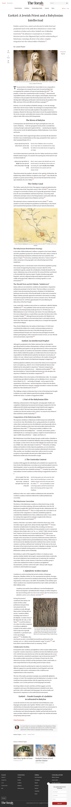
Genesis (19, 777)
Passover (37, 785)
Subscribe (59, 803)
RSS (2, 788)
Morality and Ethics (56, 782)
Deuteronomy (21, 788)
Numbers (20, 785)
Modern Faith (55, 780)
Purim (36, 793)
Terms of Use (4, 785)
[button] (18, 8)
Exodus (19, 780)
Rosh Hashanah (38, 777)
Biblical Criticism (55, 777)
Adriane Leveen (19, 760)
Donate (3, 798)
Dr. (14, 760)
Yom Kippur (37, 780)
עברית (2, 782)
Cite (8, 62)
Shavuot (63, 53)
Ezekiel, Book (31, 734)
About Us (3, 777)
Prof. (37, 762)
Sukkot (36, 782)
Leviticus (19, 782)
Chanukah (37, 791)
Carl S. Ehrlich (41, 762)
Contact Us (3, 780)
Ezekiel (24, 734)
